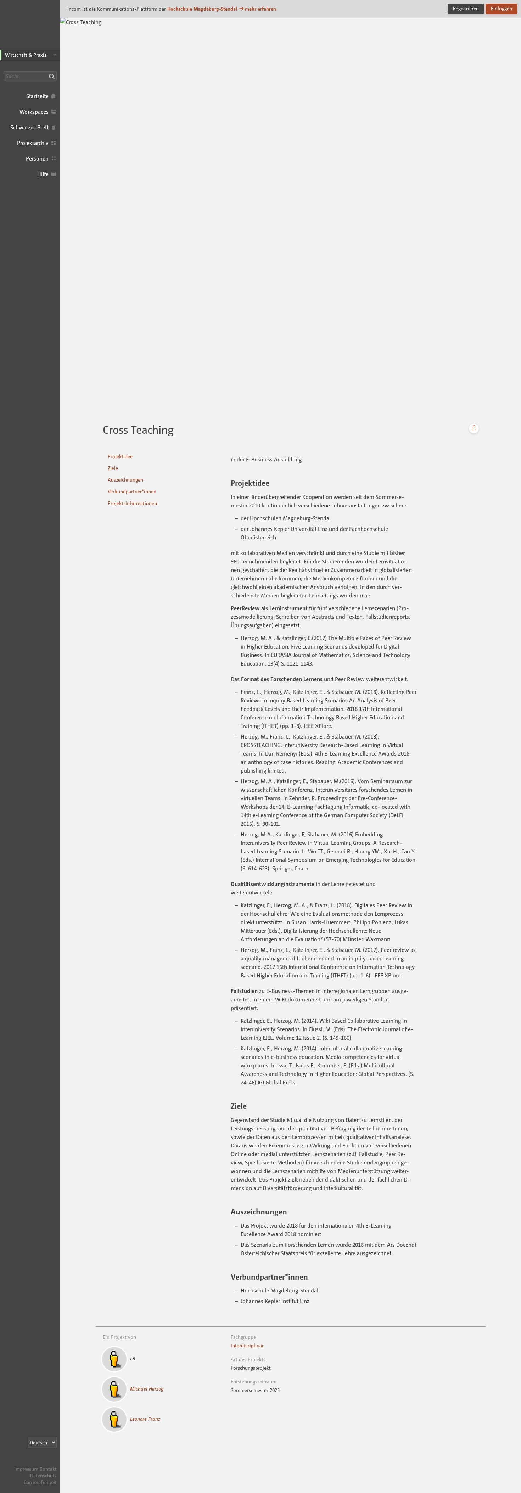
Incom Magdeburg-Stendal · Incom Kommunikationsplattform (30, 28)
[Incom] (44, 1462)
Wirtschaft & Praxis (25, 55)
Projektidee (120, 456)
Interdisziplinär (247, 1345)
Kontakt (48, 1469)
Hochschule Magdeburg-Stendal (202, 9)
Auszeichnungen (125, 480)
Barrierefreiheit (40, 1482)
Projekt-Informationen (132, 503)
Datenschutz (43, 1475)
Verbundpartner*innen (132, 491)
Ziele (113, 468)
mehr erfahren (260, 9)
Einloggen (501, 8)
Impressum (26, 1469)
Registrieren (466, 8)
